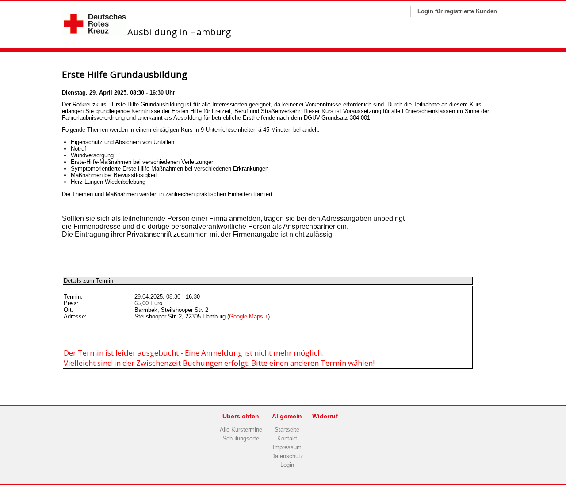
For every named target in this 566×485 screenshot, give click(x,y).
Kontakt (287, 438)
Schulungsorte (240, 438)
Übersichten (240, 416)
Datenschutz (287, 456)
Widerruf (325, 416)
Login (287, 465)
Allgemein (287, 416)
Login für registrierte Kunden (457, 11)
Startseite (287, 429)
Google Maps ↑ (248, 316)
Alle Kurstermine (241, 429)
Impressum (287, 447)
